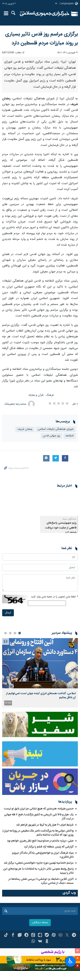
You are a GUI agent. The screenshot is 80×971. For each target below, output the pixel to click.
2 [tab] (15, 633)
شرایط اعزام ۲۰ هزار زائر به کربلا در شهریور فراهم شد (45, 825)
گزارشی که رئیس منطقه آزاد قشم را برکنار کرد (49, 846)
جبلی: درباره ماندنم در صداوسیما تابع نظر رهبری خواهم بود (40, 841)
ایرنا (45, 14)
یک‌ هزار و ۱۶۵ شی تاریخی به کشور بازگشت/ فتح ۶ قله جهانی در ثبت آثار (39, 816)
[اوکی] (47, 941)
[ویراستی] (20, 935)
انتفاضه (69, 436)
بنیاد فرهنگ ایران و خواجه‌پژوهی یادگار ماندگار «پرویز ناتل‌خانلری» (43, 855)
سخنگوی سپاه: (69, 519)
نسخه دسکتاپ (40, 922)
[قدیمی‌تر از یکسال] (59, 503)
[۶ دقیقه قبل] (40, 663)
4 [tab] (5, 633)
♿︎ (70, 961)
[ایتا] (33, 935)
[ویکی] (40, 941)
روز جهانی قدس (51, 436)
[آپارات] (54, 935)
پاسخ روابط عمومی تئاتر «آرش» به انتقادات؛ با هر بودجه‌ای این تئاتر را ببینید (38, 871)
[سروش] (26, 935)
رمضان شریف (24, 429)
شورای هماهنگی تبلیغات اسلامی (56, 429)
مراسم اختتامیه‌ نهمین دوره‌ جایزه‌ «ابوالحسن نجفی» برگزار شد (39, 863)
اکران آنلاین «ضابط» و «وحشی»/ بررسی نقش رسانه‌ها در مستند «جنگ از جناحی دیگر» (41, 881)
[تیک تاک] (6, 935)
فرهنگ (50, 395)
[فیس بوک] (13, 935)
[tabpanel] (40, 673)
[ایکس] (67, 935)
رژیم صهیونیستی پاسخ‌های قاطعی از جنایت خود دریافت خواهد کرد (61, 528)
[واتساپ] (33, 941)
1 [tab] (19, 633)
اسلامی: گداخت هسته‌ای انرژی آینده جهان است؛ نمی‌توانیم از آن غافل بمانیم (41, 695)
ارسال (8, 613)
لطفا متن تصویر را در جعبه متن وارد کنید (54, 597)
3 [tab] (10, 633)
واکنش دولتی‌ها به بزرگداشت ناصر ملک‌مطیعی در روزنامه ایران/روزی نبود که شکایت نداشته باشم (38, 833)
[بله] (47, 935)
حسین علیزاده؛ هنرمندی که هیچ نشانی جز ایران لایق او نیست (39, 808)
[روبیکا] (60, 935)
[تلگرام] (74, 935)
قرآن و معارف (35, 395)
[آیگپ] (40, 935)
